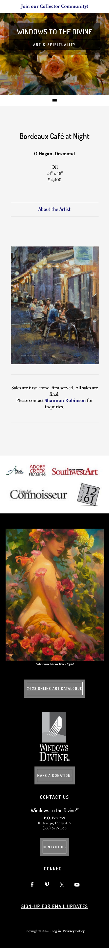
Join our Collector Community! (54, 6)
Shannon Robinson (65, 400)
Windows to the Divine (54, 31)
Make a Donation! (54, 775)
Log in (56, 931)
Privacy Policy (74, 931)
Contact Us (54, 847)
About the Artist (54, 209)
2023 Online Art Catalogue (54, 688)
